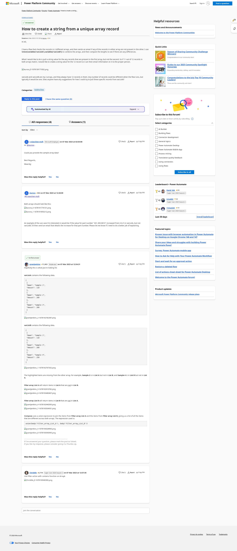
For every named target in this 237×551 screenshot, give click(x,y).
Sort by (25, 130)
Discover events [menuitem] (91, 3)
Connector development (168, 137)
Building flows (39, 90)
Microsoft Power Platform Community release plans (177, 294)
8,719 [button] (40, 473)
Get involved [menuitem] (62, 3)
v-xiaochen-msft (36, 142)
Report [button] (59, 34)
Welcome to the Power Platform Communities (175, 32)
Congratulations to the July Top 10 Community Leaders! (190, 79)
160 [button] (177, 199)
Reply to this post (32, 99)
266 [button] (178, 190)
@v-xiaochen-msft (32, 196)
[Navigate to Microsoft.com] (12, 3)
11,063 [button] (45, 264)
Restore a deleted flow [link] (166, 266)
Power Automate (54, 11)
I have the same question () (59, 99)
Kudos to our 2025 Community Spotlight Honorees (187, 66)
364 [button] (49, 38)
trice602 (170, 199)
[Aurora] (27, 193)
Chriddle (33, 473)
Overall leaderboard (205, 217)
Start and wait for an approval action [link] (173, 261)
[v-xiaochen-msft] (27, 142)
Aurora (45, 38)
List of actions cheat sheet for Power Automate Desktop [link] (182, 272)
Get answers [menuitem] (76, 3)
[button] (193, 3)
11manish (171, 208)
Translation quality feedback (170, 158)
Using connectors (166, 162)
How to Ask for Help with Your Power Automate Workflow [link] (183, 256)
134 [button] (178, 208)
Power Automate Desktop (169, 146)
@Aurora (30, 145)
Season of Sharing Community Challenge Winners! (187, 53)
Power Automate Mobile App (170, 150)
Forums (44, 11)
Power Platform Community (39, 3)
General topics (165, 141)
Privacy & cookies (196, 534)
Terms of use (211, 534)
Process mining (165, 154)
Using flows (163, 166)
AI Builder (163, 129)
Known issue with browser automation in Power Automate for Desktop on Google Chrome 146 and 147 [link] (184, 235)
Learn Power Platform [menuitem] (109, 3)
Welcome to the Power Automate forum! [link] (175, 277)
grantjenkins (35, 264)
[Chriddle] (27, 473)
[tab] (40, 123)
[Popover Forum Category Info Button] (192, 118)
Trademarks (223, 534)
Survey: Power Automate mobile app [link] (173, 250)
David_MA (171, 190)
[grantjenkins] (27, 264)
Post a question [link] (222, 3)
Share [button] (50, 34)
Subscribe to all (184, 172)
